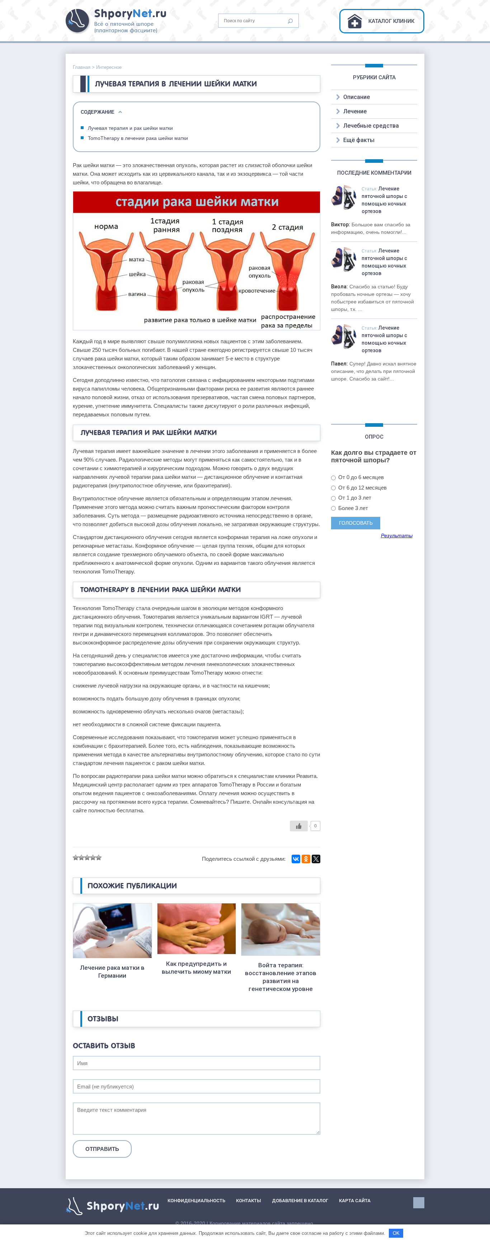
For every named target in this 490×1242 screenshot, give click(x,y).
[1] (76, 857)
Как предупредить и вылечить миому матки (196, 967)
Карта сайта (355, 1200)
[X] (316, 859)
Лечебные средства (371, 125)
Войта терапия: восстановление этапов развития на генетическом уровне (280, 977)
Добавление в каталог (300, 1200)
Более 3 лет (352, 508)
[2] (81, 857)
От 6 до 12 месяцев (362, 488)
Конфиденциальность (196, 1200)
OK (396, 1233)
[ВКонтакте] (296, 859)
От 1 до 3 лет (354, 498)
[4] (93, 857)
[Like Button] (299, 826)
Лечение (355, 111)
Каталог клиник (391, 21)
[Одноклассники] (306, 859)
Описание (356, 97)
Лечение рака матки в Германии (112, 971)
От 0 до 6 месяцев (360, 477)
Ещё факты (358, 140)
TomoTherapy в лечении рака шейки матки (138, 138)
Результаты (397, 535)
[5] (99, 857)
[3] (87, 857)
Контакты (248, 1200)
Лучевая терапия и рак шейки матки (130, 128)
